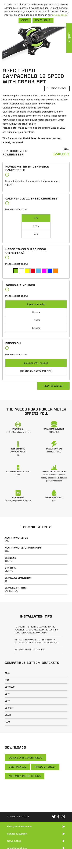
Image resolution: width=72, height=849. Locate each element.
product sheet (45, 766)
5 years (36, 328)
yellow (27, 270)
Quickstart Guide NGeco (25, 757)
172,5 (36, 226)
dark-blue (49, 270)
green (15, 270)
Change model (57, 88)
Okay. (24, 20)
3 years (36, 312)
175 (36, 234)
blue (38, 270)
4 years (36, 320)
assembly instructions (25, 776)
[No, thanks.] (67, 13)
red (32, 270)
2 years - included (36, 304)
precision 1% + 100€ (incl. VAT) (36, 371)
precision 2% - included (36, 363)
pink (44, 270)
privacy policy (59, 14)
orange (55, 270)
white (21, 270)
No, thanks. (43, 20)
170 (36, 218)
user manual (17, 766)
